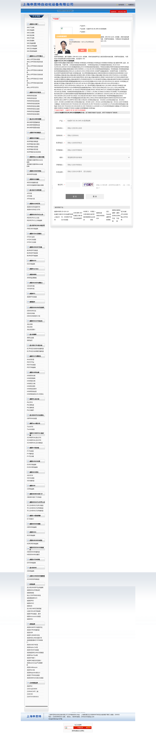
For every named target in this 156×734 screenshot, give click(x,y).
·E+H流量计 (30, 519)
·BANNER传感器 (32, 174)
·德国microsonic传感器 (34, 616)
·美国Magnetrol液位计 (33, 672)
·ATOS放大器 (31, 198)
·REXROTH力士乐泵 (33, 218)
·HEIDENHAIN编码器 (33, 552)
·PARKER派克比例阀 (33, 106)
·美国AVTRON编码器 (33, 630)
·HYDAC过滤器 (31, 242)
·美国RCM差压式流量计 (34, 660)
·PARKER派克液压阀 (33, 103)
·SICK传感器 (30, 478)
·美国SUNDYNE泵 (32, 645)
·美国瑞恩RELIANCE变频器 (35, 652)
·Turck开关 (30, 426)
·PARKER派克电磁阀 (33, 111)
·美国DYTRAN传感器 (33, 675)
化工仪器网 (78, 725)
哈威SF (68, 110)
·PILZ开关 (30, 402)
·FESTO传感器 (31, 365)
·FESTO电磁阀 (31, 367)
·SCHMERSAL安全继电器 (35, 443)
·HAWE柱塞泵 (31, 386)
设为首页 (121, 4)
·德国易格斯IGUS (32, 598)
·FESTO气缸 (30, 362)
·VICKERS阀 (30, 286)
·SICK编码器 (30, 481)
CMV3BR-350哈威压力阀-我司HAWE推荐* (77, 215)
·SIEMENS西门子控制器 (34, 497)
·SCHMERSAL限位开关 (34, 437)
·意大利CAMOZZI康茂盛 (34, 608)
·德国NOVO (30, 603)
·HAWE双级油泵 (32, 391)
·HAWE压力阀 (31, 383)
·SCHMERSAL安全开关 (34, 440)
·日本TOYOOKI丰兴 (33, 696)
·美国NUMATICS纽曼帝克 (34, 627)
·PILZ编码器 (30, 407)
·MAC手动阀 (30, 38)
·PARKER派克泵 (32, 98)
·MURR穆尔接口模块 (33, 144)
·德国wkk (29, 606)
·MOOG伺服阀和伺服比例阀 (35, 185)
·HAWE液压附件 (32, 389)
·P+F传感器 (30, 451)
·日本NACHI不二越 (32, 691)
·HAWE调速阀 (31, 378)
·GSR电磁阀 (30, 489)
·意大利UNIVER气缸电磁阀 (35, 587)
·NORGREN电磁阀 (32, 543)
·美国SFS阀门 (31, 658)
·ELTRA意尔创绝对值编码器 (35, 348)
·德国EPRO (30, 600)
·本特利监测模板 (32, 278)
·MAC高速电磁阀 (32, 51)
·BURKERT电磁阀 (32, 255)
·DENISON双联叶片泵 (33, 316)
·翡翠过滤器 (30, 338)
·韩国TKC (30, 686)
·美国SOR (30, 632)
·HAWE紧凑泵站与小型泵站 (35, 394)
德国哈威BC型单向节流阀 (118, 215)
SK (73, 110)
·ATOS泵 (29, 193)
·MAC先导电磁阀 (32, 46)
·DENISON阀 (31, 313)
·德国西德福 (30, 593)
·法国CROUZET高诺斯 (34, 611)
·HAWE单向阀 (31, 375)
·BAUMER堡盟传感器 (33, 127)
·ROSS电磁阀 (31, 535)
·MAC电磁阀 (30, 30)
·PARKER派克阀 (32, 95)
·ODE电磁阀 (30, 571)
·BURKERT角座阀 (32, 253)
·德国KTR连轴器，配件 (34, 614)
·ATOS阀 (29, 196)
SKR (76, 110)
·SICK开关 (30, 475)
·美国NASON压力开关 (33, 209)
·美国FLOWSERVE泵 (33, 635)
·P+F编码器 (30, 454)
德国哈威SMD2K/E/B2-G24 (100, 215)
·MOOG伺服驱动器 (32, 182)
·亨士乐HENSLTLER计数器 (35, 505)
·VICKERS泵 (30, 288)
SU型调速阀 (81, 110)
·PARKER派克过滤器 (33, 109)
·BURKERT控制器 (32, 250)
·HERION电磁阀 (32, 527)
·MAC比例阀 (30, 33)
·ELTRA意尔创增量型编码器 (35, 351)
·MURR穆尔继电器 (32, 141)
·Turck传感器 (31, 429)
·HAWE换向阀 (31, 381)
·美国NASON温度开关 (33, 207)
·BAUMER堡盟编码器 (33, 122)
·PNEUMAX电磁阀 (32, 228)
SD (71, 110)
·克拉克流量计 (31, 329)
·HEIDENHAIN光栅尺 (33, 554)
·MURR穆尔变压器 (32, 149)
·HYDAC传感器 (31, 239)
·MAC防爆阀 (30, 40)
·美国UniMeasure (32, 667)
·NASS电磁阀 (31, 264)
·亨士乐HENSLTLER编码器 (35, 510)
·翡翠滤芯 (30, 340)
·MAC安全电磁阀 (32, 48)
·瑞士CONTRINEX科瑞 (34, 595)
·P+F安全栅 (30, 456)
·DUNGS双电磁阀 (32, 467)
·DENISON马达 (31, 311)
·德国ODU (30, 619)
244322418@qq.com (87, 717)
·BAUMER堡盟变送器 (33, 125)
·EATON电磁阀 (31, 563)
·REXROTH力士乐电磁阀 (34, 220)
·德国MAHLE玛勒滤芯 (33, 590)
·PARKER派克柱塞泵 (33, 114)
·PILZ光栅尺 (30, 410)
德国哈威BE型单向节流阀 (114, 215)
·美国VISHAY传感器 (33, 650)
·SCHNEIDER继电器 (33, 579)
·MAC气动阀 (30, 27)
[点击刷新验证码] (88, 185)
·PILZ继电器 (30, 405)
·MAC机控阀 (30, 35)
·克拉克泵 (30, 327)
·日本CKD (30, 694)
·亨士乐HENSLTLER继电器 (35, 508)
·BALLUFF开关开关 (33, 87)
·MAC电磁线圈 (31, 43)
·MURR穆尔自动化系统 (34, 152)
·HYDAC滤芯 (31, 237)
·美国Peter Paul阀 (32, 655)
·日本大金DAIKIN (32, 689)
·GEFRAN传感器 (32, 418)
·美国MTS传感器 (32, 297)
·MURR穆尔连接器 (32, 147)
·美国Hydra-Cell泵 (32, 647)
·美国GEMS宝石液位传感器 (35, 678)
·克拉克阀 (30, 324)
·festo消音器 (30, 359)
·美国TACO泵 (31, 670)
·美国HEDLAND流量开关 (34, 638)
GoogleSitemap (53, 719)
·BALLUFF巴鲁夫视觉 (33, 59)
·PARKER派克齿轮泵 (33, 101)
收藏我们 (131, 4)
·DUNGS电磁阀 (31, 464)
